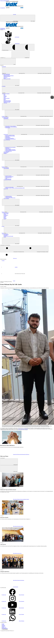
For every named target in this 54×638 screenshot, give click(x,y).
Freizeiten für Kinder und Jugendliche (10, 147)
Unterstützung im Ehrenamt (7, 179)
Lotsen (6, 178)
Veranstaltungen (6, 152)
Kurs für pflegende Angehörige (9, 138)
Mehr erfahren (21, 499)
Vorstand (5, 214)
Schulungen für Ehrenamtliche (9, 187)
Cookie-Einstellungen (5, 629)
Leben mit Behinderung (7, 139)
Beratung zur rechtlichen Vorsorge (10, 135)
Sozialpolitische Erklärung (7, 100)
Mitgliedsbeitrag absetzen (7, 78)
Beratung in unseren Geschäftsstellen (9, 75)
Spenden (5, 216)
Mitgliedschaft (4, 66)
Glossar (3, 624)
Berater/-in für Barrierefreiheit (9, 176)
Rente (4, 94)
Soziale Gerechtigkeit (6, 98)
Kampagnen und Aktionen (7, 101)
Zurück (14, 280)
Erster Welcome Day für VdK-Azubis (20, 273)
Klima (4, 99)
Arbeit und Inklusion (8, 148)
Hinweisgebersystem (5, 628)
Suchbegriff (2, 57)
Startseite (3, 260)
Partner (5, 217)
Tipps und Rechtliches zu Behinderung (10, 150)
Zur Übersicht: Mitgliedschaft (6, 74)
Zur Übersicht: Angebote (5, 117)
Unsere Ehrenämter (6, 168)
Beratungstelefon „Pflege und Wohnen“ (10, 126)
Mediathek (5, 153)
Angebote (3, 116)
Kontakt (3, 623)
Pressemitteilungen (6, 234)
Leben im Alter (6, 134)
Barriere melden (4, 627)
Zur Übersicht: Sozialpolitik (5, 93)
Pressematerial (6, 235)
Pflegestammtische (7, 137)
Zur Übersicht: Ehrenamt (5, 167)
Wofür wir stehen (6, 213)
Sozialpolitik (3, 86)
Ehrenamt (3, 166)
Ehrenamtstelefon (7, 127)
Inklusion (5, 96)
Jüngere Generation (6, 198)
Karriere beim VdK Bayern (21, 454)
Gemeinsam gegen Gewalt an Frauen (10, 197)
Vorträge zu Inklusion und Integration (10, 149)
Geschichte (5, 215)
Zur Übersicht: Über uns (5, 212)
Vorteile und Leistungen (7, 76)
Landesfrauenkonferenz (8, 196)
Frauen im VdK (6, 188)
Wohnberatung (7, 136)
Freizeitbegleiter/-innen (8, 177)
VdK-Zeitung (5, 77)
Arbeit (4, 97)
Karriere (3, 226)
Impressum (3, 625)
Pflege (4, 95)
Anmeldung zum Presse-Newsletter (8, 236)
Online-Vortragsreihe (6, 151)
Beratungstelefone (6, 118)
